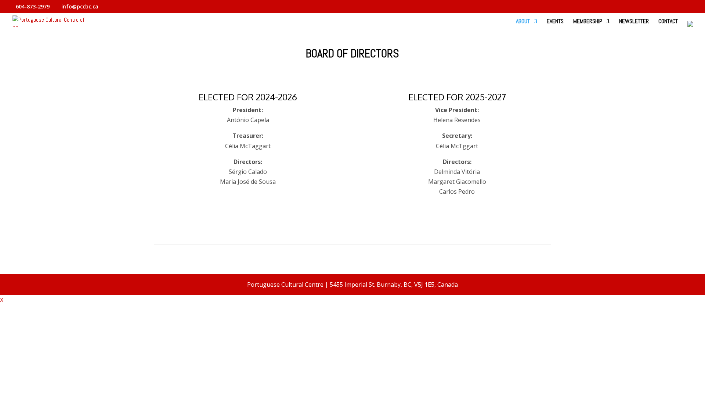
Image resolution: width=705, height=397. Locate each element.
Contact (668, 22)
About (523, 22)
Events (555, 22)
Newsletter (634, 22)
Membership (587, 22)
